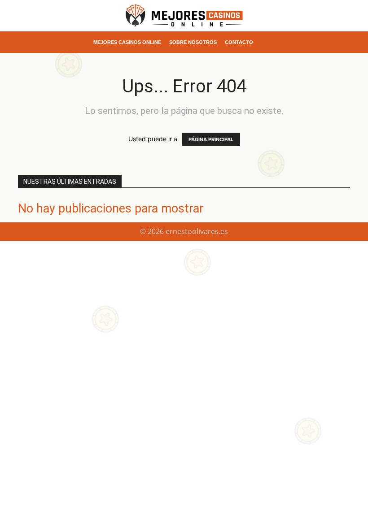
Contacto (239, 42)
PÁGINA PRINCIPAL (210, 139)
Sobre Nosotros (193, 42)
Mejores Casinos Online (127, 42)
